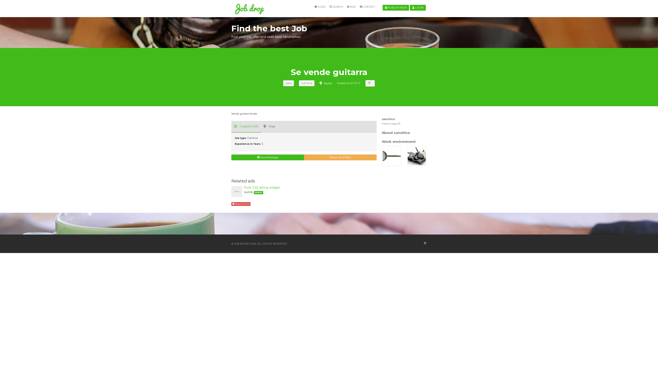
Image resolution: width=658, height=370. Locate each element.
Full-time (306, 83)
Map (352, 6)
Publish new (397, 7)
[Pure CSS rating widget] (236, 191)
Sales (288, 83)
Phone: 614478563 (340, 157)
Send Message (269, 157)
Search (337, 6)
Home (321, 6)
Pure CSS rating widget (262, 187)
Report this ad (241, 204)
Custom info (249, 126)
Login (419, 7)
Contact (368, 6)
